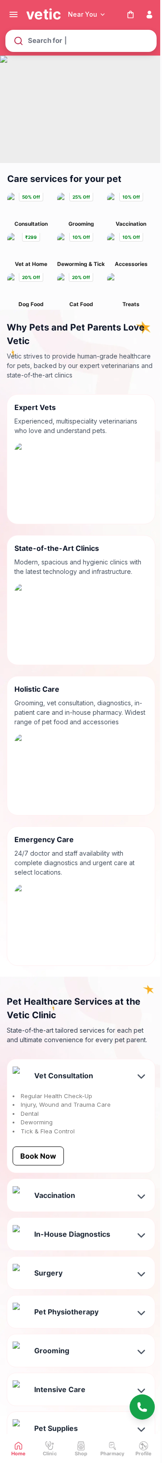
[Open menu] (13, 14)
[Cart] (130, 14)
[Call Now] (142, 1407)
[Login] (149, 14)
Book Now (38, 1155)
